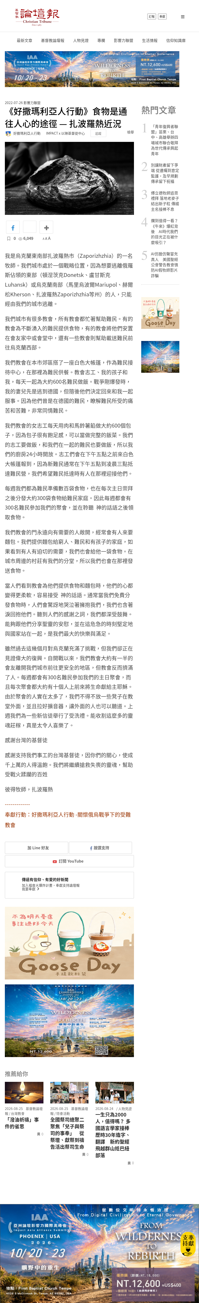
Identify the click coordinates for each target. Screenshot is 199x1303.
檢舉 (130, 131)
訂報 (152, 16)
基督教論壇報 (52, 40)
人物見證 (81, 40)
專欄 (101, 40)
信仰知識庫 (176, 40)
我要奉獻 (29, 888)
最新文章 (24, 40)
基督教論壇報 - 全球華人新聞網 (37, 16)
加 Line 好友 (37, 847)
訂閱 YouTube (71, 861)
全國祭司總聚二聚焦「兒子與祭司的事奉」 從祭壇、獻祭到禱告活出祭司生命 (67, 1133)
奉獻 (162, 16)
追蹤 (98, 133)
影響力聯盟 (123, 40)
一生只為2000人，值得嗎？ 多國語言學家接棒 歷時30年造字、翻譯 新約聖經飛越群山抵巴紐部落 (113, 1135)
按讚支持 (101, 847)
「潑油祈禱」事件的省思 (22, 1123)
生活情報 (150, 40)
